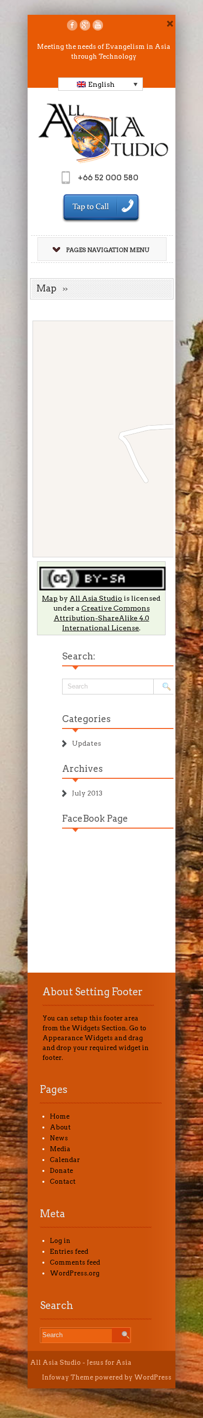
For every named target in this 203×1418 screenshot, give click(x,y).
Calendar (65, 1159)
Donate (61, 1170)
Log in (60, 1240)
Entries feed (69, 1251)
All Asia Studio (95, 598)
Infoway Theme (67, 1377)
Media (60, 1149)
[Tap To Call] (101, 208)
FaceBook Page (95, 818)
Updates (86, 743)
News (59, 1138)
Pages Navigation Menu (107, 250)
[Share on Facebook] (72, 25)
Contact (62, 1181)
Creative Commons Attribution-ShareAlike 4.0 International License (102, 618)
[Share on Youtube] (98, 25)
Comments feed (75, 1262)
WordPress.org (75, 1273)
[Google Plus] (85, 25)
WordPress (152, 1377)
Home (59, 1116)
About (60, 1127)
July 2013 (87, 793)
